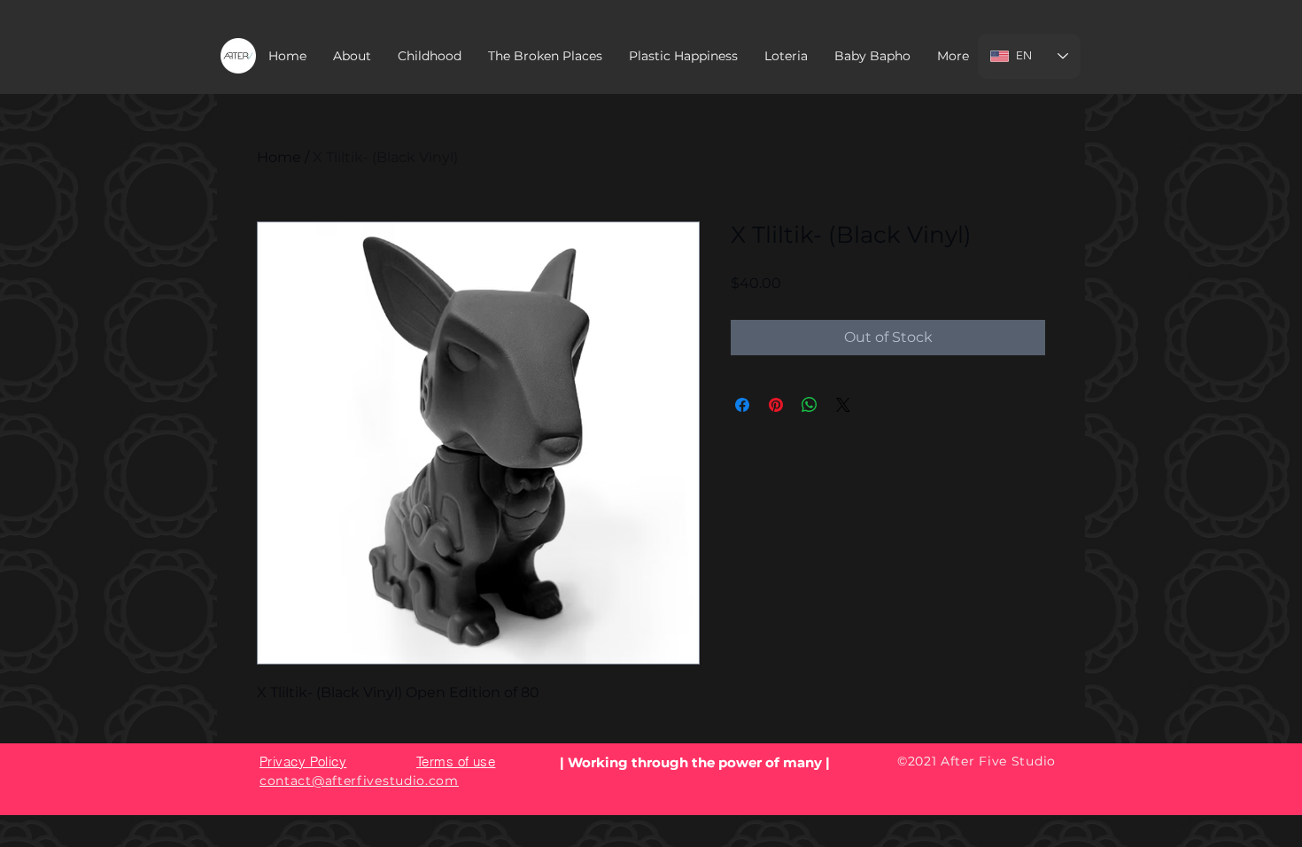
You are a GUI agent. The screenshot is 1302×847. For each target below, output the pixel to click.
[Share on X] (843, 405)
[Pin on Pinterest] (776, 405)
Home (279, 157)
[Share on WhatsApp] (809, 405)
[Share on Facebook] (742, 405)
